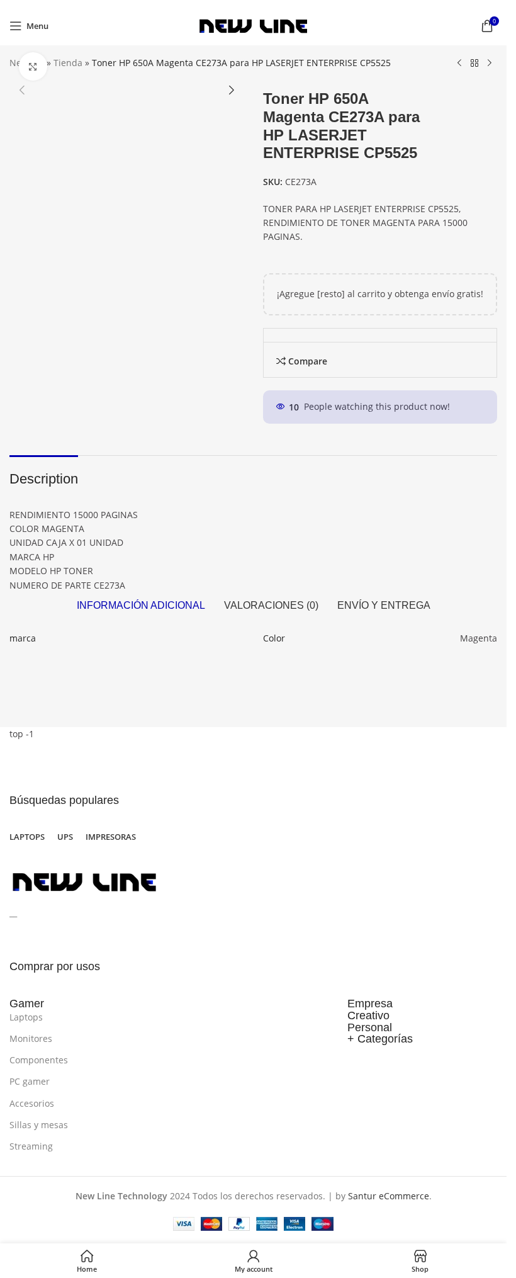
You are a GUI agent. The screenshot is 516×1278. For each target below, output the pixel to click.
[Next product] (489, 63)
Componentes (38, 1060)
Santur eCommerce (388, 1196)
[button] (22, 90)
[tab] (141, 605)
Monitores (30, 1038)
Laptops (26, 1017)
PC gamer (29, 1081)
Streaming (31, 1146)
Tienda (67, 63)
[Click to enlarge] (33, 66)
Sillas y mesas (38, 1125)
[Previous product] (459, 63)
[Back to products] (474, 63)
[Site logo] (253, 25)
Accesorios (31, 1103)
